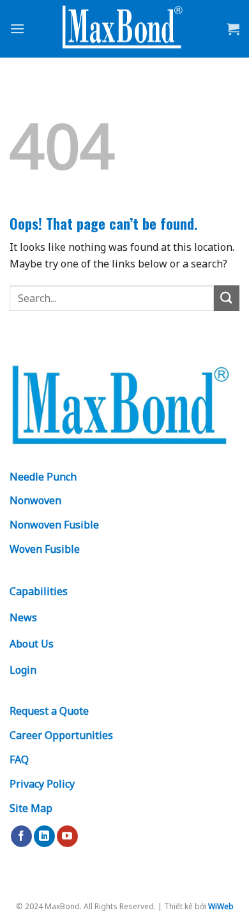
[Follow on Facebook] (21, 836)
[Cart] (233, 29)
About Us (32, 644)
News (23, 617)
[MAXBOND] (124, 29)
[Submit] (226, 297)
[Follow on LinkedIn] (44, 836)
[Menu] (17, 28)
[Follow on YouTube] (67, 836)
